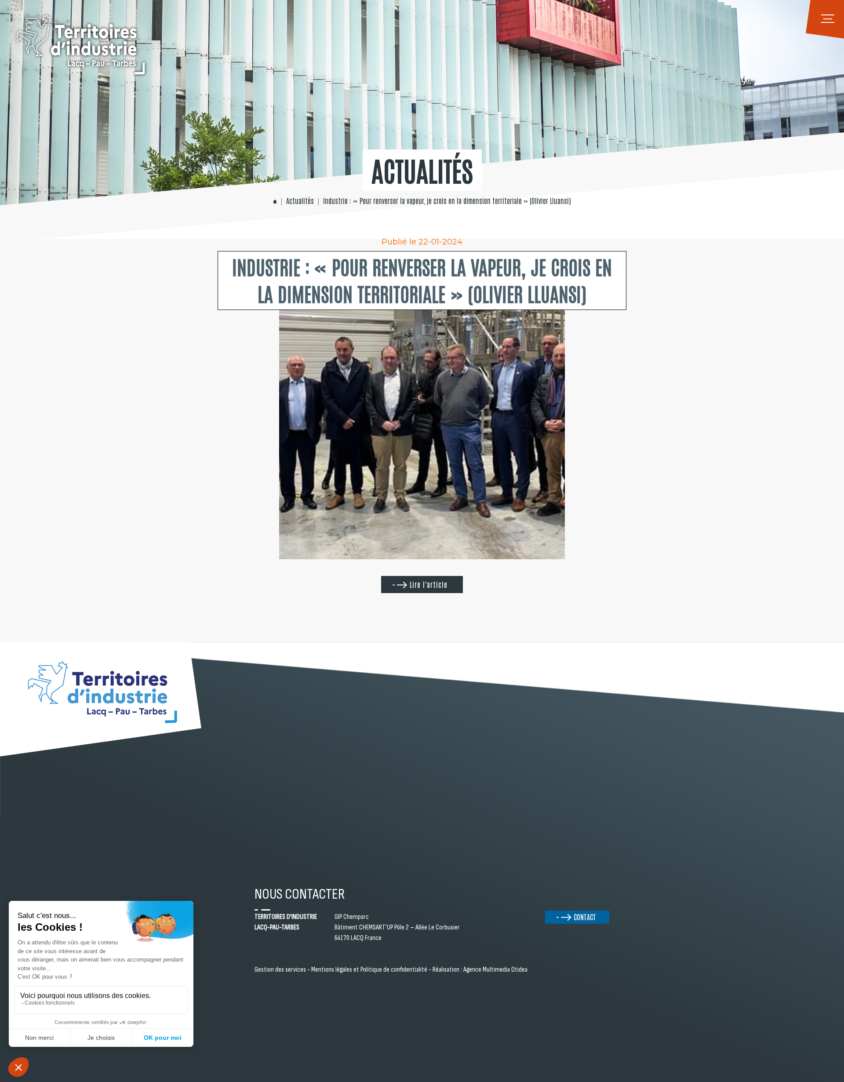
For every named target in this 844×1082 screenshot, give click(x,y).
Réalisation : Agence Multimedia (471, 969)
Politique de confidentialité (393, 969)
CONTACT (585, 916)
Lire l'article (430, 584)
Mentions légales (331, 969)
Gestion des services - (283, 969)
